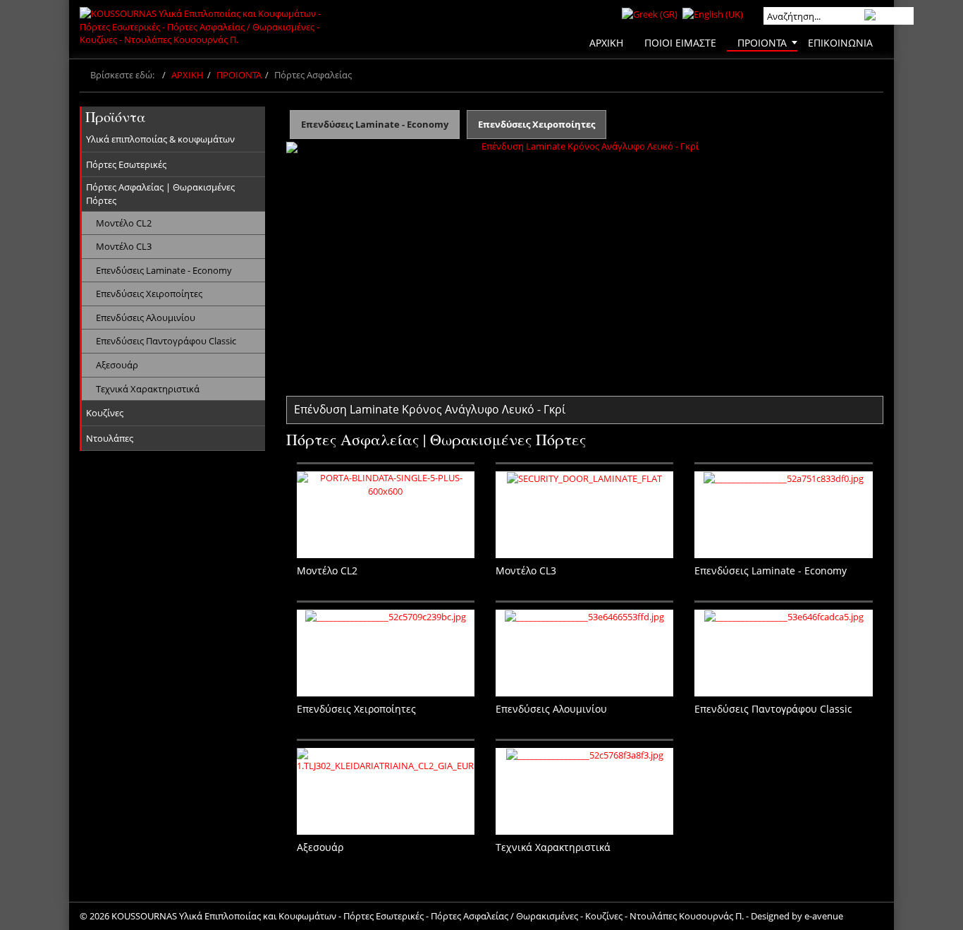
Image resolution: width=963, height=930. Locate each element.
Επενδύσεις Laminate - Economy (164, 270)
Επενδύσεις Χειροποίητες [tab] (536, 124)
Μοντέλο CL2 (124, 223)
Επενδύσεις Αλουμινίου (145, 317)
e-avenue (823, 916)
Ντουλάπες (109, 438)
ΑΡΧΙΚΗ (187, 74)
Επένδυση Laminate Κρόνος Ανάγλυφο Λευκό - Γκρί (429, 409)
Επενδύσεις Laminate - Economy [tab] (374, 124)
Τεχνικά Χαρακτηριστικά (148, 388)
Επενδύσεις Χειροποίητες (149, 293)
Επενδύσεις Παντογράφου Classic (166, 340)
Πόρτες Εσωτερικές (126, 164)
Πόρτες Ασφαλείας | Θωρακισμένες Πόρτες (160, 194)
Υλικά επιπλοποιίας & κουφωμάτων (160, 139)
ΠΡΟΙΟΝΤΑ (239, 74)
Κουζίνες (104, 412)
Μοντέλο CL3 (124, 246)
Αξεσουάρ (117, 364)
